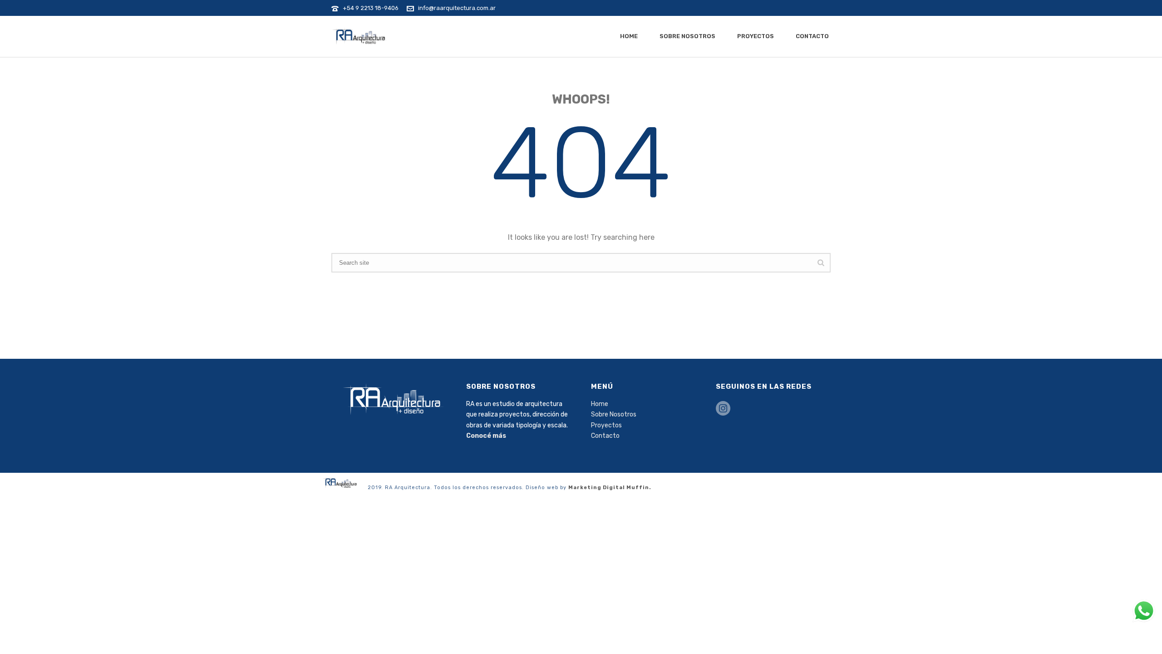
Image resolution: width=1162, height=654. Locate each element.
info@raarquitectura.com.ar (457, 8)
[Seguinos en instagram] (723, 409)
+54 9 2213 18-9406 (371, 8)
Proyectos (755, 36)
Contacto (812, 36)
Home (629, 36)
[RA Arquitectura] (340, 482)
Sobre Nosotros (687, 36)
